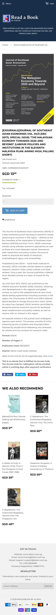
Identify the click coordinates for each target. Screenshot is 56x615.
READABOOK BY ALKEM (29, 599)
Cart (51, 3)
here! (50, 356)
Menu (8, 3)
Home (5, 45)
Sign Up (48, 586)
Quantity (6, 196)
